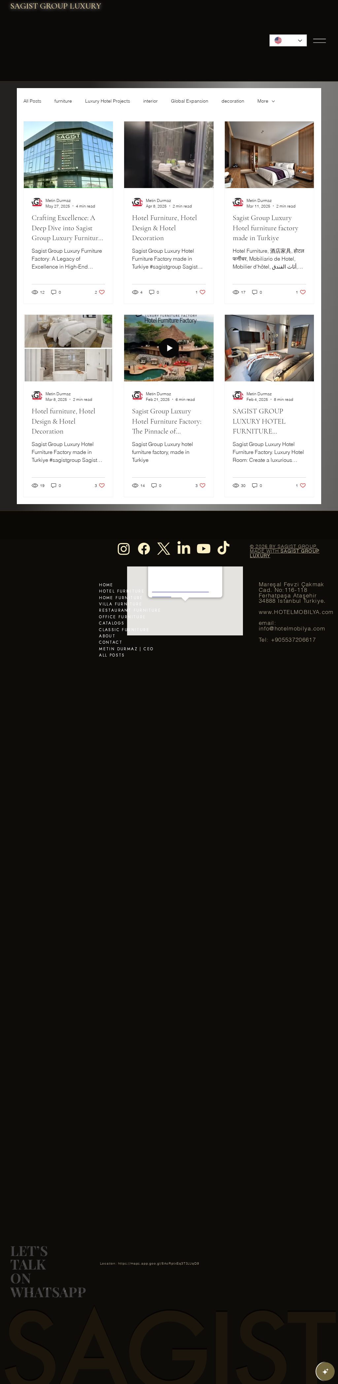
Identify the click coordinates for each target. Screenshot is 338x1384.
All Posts (32, 101)
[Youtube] (204, 549)
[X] (164, 549)
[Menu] (320, 40)
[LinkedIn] (184, 549)
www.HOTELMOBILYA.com (296, 612)
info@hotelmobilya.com (292, 628)
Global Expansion (189, 101)
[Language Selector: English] (288, 40)
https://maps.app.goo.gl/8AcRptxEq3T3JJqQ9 (158, 1263)
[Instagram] (124, 549)
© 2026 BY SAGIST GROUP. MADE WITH (285, 551)
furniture (63, 101)
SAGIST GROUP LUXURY (55, 6)
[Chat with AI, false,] (325, 1371)
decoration (232, 101)
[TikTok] (223, 549)
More (262, 101)
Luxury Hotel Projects (107, 101)
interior (150, 101)
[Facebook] (144, 549)
